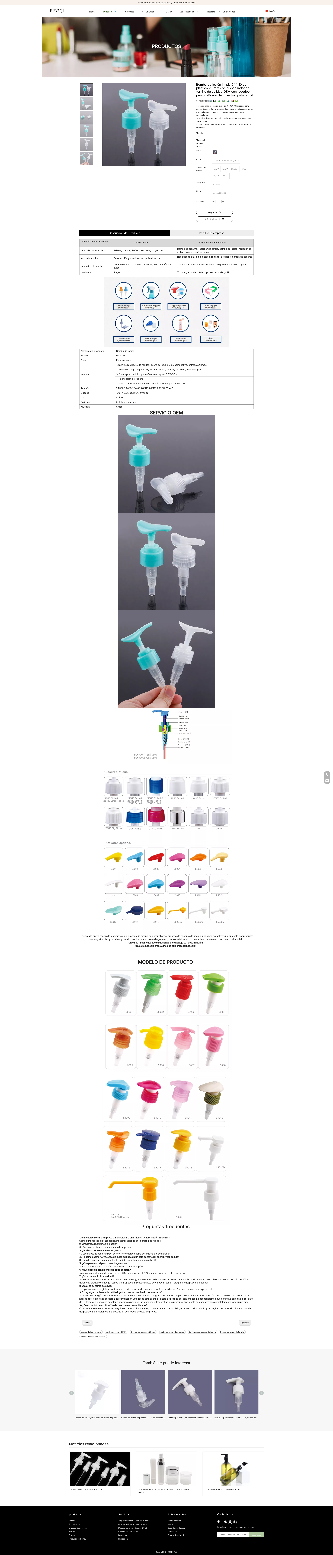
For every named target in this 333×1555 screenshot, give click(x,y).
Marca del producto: (200, 141)
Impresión (122, 1535)
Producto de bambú (77, 1539)
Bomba (72, 1521)
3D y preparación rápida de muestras (134, 1521)
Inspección (123, 1539)
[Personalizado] (215, 152)
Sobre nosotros (174, 1521)
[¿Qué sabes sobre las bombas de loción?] (233, 1469)
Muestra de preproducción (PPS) (132, 1528)
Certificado (172, 1531)
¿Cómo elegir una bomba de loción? (86, 1489)
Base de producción (176, 1528)
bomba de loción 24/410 (116, 1332)
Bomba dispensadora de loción (202, 1332)
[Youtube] (230, 1522)
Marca (170, 1524)
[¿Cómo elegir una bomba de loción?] (99, 1469)
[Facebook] (219, 1522)
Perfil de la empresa (211, 233)
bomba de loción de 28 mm (143, 1332)
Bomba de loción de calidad (93, 1336)
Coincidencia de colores (128, 1531)
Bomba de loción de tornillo (232, 1332)
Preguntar (213, 212)
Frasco (72, 1535)
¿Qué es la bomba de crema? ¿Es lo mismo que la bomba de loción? (164, 1491)
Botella (72, 1531)
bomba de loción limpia (91, 1332)
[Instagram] (235, 1522)
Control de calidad (176, 1535)
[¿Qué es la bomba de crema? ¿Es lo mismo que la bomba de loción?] (166, 1469)
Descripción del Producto (124, 233)
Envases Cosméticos (78, 1528)
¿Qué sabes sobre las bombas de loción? (222, 1489)
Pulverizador (74, 1524)
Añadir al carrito (213, 219)
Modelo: (199, 133)
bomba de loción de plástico (171, 1332)
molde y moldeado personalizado (132, 1524)
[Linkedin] (225, 1522)
